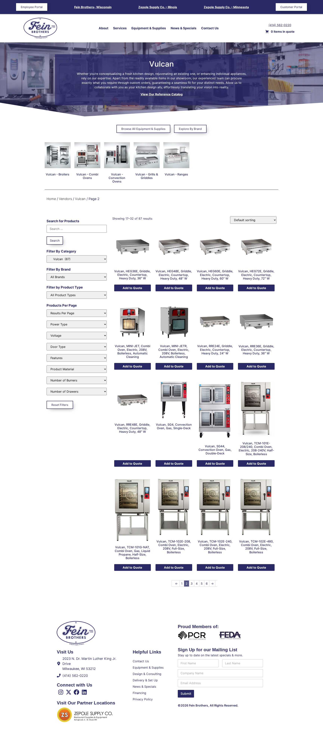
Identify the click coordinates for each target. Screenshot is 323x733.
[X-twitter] (69, 692)
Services (120, 28)
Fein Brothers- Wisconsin (93, 7)
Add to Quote (132, 288)
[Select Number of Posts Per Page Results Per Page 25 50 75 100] (77, 313)
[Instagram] (61, 692)
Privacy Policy (143, 699)
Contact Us (210, 28)
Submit (186, 693)
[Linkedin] (84, 692)
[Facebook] (76, 692)
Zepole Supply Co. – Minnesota (226, 7)
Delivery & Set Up (145, 680)
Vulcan (80, 199)
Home (51, 199)
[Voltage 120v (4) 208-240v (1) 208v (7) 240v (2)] (77, 335)
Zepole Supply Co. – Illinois (157, 7)
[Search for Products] (77, 229)
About (103, 28)
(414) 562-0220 (280, 25)
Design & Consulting (147, 674)
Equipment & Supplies (148, 28)
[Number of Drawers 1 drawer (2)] (77, 391)
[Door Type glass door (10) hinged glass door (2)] (77, 346)
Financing (139, 693)
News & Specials (183, 28)
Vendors (65, 199)
